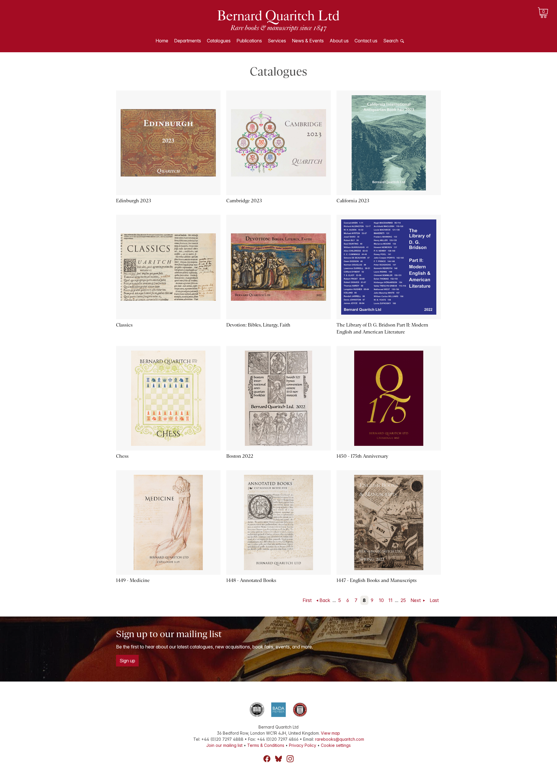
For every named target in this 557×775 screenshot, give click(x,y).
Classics (124, 325)
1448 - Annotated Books (251, 580)
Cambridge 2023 (244, 200)
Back (324, 600)
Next (416, 600)
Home (161, 41)
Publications (249, 41)
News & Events (308, 41)
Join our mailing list (224, 745)
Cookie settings (336, 745)
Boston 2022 (239, 456)
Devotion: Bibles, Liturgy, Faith (258, 325)
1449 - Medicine (133, 580)
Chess (122, 456)
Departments (187, 41)
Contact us (366, 41)
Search (390, 41)
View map (330, 733)
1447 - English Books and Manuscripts (377, 580)
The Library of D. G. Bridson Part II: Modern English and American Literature (382, 328)
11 (390, 600)
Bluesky (278, 758)
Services (277, 41)
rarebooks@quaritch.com (339, 739)
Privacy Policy (302, 745)
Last (434, 600)
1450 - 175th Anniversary (362, 456)
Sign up (127, 661)
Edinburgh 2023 (133, 200)
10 (381, 600)
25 (403, 600)
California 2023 (353, 200)
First (307, 600)
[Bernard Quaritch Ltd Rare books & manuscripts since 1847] (278, 20)
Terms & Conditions (265, 745)
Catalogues (219, 41)
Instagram (290, 758)
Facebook (266, 758)
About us (339, 41)
